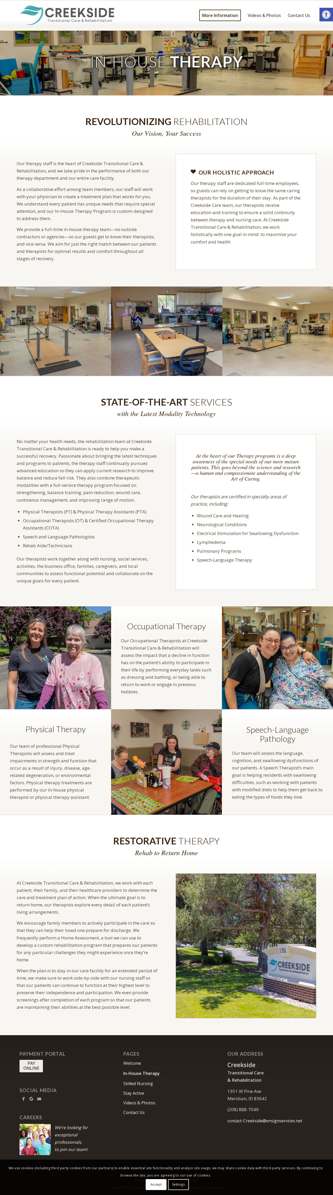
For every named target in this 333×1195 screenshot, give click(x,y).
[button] (326, 14)
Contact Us (134, 1112)
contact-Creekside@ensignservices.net (264, 1121)
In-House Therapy (141, 1073)
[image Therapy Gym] (55, 331)
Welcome (132, 1063)
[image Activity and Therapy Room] (167, 331)
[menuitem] (220, 15)
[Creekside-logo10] (67, 15)
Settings (178, 1184)
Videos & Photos (139, 1103)
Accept (156, 1184)
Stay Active (133, 1093)
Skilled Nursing (138, 1083)
